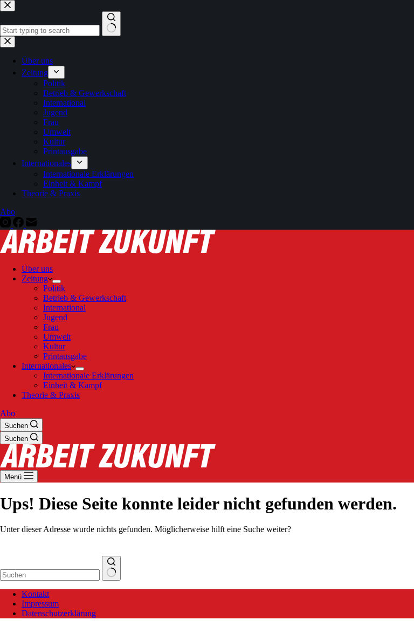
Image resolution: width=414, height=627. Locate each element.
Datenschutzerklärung (59, 613)
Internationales (46, 365)
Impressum (40, 603)
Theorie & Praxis (51, 394)
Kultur (54, 346)
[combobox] (50, 575)
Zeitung (35, 278)
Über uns (37, 268)
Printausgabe (65, 356)
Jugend (55, 317)
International (64, 307)
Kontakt (35, 593)
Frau (51, 327)
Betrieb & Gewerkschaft (84, 297)
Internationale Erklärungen (88, 375)
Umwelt (57, 336)
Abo (7, 413)
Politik (54, 288)
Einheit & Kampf (72, 385)
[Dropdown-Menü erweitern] (56, 281)
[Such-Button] (111, 568)
